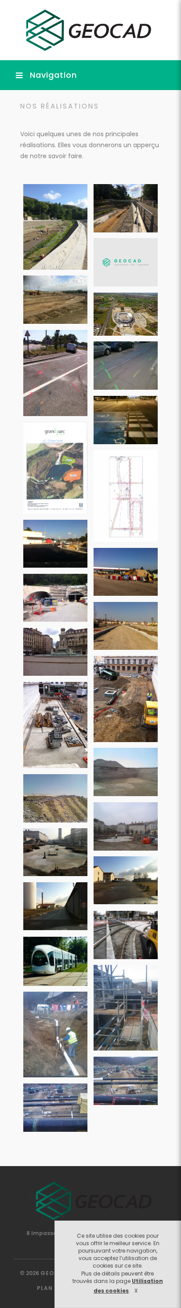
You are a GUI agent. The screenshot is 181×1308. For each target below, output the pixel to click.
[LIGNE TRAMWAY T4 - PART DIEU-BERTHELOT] (126, 935)
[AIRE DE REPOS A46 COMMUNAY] (55, 544)
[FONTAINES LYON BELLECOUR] (126, 826)
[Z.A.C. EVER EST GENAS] (126, 262)
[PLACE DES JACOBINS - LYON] (55, 652)
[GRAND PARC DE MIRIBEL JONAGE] (55, 467)
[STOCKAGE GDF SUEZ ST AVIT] (126, 1081)
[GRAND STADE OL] (55, 299)
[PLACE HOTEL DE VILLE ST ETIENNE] (126, 495)
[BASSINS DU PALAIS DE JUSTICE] (126, 699)
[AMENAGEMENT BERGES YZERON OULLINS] (55, 227)
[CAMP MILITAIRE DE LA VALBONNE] (126, 880)
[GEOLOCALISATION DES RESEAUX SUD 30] (55, 373)
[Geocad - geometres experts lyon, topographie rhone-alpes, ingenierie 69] (85, 29)
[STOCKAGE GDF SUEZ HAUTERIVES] (126, 1008)
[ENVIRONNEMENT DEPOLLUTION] (126, 772)
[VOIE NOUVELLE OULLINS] (126, 626)
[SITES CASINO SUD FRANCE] (126, 420)
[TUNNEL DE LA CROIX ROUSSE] (55, 598)
